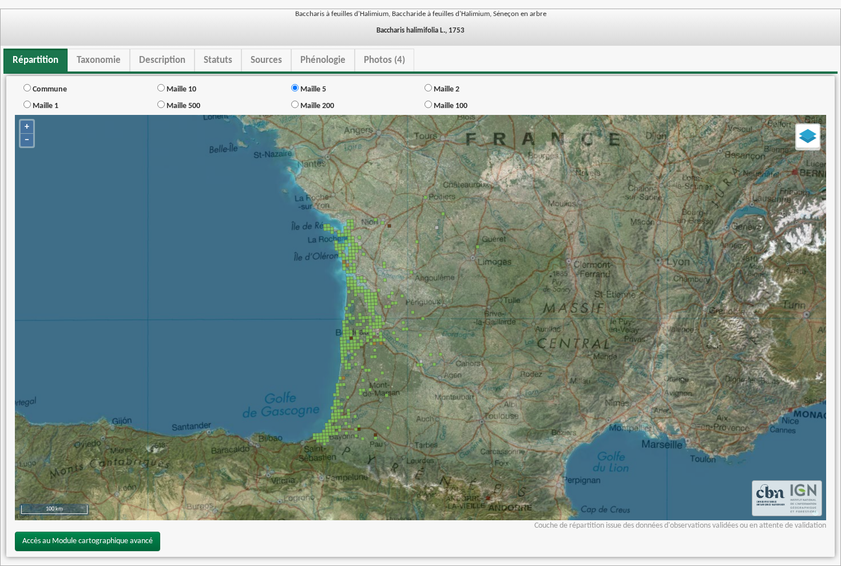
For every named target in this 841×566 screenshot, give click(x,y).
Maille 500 (182, 106)
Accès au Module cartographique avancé (87, 541)
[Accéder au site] (770, 498)
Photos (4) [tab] (384, 60)
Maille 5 (312, 89)
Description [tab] (162, 60)
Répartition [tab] (35, 60)
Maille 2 (445, 89)
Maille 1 (44, 106)
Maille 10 (180, 89)
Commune (49, 89)
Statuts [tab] (218, 60)
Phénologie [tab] (323, 60)
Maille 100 (449, 106)
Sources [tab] (266, 60)
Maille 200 (316, 106)
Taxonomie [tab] (99, 60)
